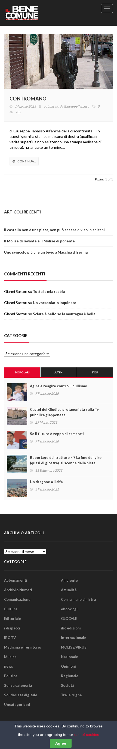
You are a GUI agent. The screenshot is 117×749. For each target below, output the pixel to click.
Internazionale (73, 637)
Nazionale (69, 657)
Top (95, 372)
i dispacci (12, 628)
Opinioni (68, 666)
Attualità (68, 590)
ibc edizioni (71, 628)
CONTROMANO (28, 99)
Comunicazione (17, 599)
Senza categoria (18, 685)
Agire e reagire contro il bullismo (58, 386)
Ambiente (69, 580)
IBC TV (10, 637)
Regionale (69, 676)
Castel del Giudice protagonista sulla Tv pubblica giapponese (64, 412)
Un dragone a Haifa (46, 482)
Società (67, 685)
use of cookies (86, 734)
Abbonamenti (15, 580)
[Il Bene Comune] (31, 13)
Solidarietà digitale (20, 695)
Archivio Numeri (18, 590)
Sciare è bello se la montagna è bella (64, 314)
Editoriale (12, 618)
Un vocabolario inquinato (54, 303)
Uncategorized (17, 704)
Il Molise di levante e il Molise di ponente (39, 241)
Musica (10, 657)
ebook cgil (70, 609)
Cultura (10, 609)
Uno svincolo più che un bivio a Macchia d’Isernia (46, 252)
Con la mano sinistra (78, 599)
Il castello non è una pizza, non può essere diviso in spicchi (54, 230)
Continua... (26, 161)
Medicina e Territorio (22, 647)
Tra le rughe (71, 695)
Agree (60, 743)
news (8, 666)
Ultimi (58, 372)
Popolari (22, 372)
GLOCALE (69, 618)
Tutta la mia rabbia (49, 291)
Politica (10, 676)
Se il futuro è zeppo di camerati (57, 434)
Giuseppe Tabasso (76, 106)
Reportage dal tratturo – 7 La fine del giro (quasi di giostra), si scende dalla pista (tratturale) (65, 463)
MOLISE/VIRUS (74, 647)
